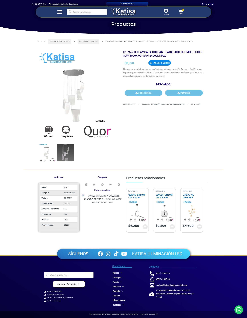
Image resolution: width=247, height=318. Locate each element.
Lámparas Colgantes (88, 41)
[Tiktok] (209, 4)
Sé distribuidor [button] (127, 4)
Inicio (39, 41)
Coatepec (117, 277)
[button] (143, 93)
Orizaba (116, 296)
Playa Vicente (119, 300)
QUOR (198, 104)
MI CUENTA (166, 14)
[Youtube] (212, 4)
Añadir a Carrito (162, 63)
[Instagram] (205, 4)
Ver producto (143, 226)
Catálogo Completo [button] (66, 284)
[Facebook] (202, 4)
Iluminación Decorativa (60, 41)
